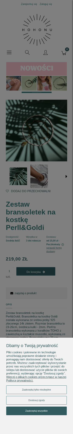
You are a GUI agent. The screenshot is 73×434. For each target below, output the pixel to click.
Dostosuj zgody (36, 400)
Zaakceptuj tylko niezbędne (36, 389)
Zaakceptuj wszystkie (36, 411)
